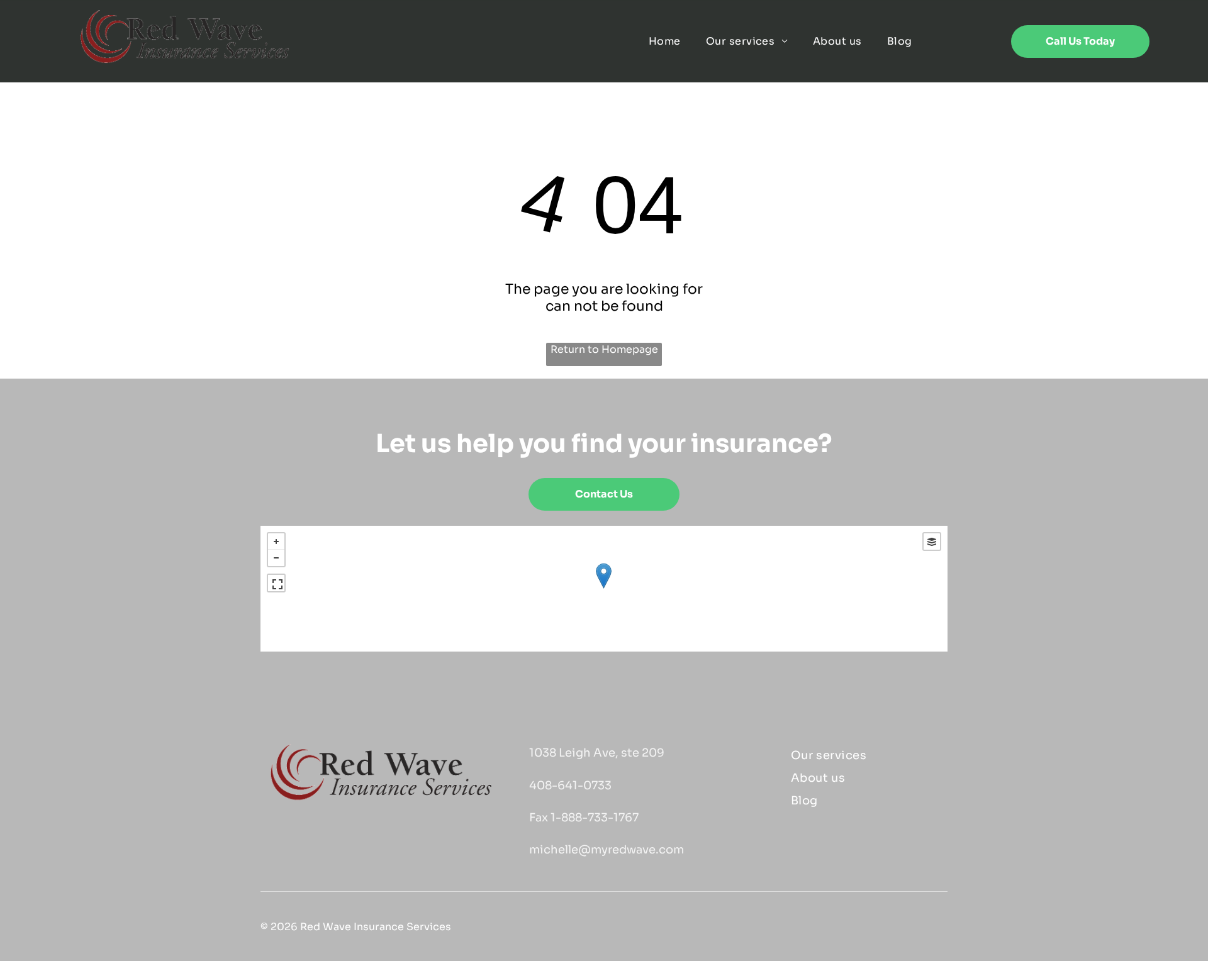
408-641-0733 (570, 785)
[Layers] (932, 541)
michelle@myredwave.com (606, 850)
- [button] (276, 558)
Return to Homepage (604, 349)
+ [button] (276, 541)
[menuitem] (664, 41)
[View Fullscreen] (276, 583)
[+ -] (603, 589)
